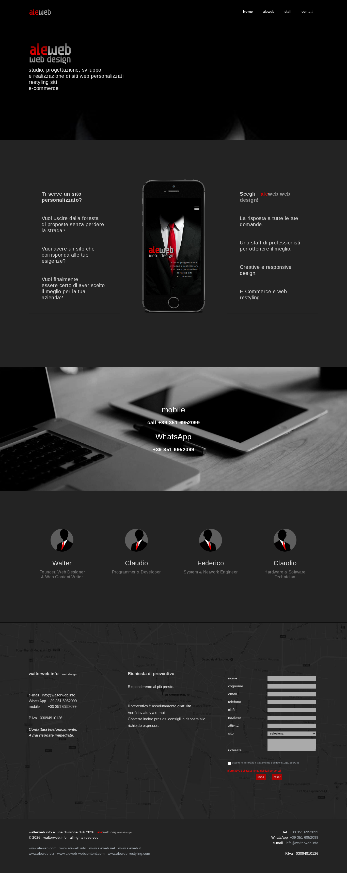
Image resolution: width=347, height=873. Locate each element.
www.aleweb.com (42, 848)
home (248, 11)
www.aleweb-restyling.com (129, 853)
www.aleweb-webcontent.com (81, 853)
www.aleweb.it (129, 848)
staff (288, 11)
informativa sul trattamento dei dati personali (254, 770)
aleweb (268, 11)
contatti (307, 11)
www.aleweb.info (72, 848)
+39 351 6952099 (173, 449)
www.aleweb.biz (41, 853)
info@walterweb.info (58, 695)
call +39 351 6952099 (173, 422)
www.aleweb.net (102, 848)
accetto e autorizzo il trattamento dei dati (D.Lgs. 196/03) (265, 762)
